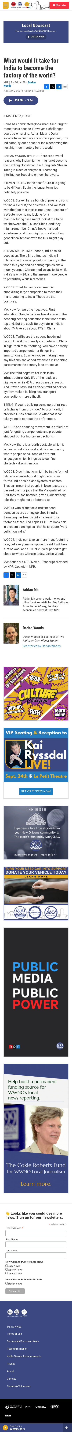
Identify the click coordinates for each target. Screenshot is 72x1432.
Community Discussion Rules (23, 1341)
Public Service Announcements (24, 1356)
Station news (15, 1283)
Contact (11, 1378)
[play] (5, 1427)
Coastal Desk (15, 1273)
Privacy (11, 1364)
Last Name (11, 1250)
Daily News (14, 1265)
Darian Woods (33, 628)
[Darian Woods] (11, 633)
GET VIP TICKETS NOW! (36, 791)
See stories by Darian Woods (42, 646)
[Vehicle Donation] (36, 893)
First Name (11, 1239)
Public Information (17, 1349)
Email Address (14, 1228)
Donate (61, 5)
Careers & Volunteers (18, 1386)
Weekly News (15, 1269)
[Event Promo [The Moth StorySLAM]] (36, 832)
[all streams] (67, 1427)
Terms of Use (14, 1334)
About (10, 1371)
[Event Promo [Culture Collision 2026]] (36, 693)
